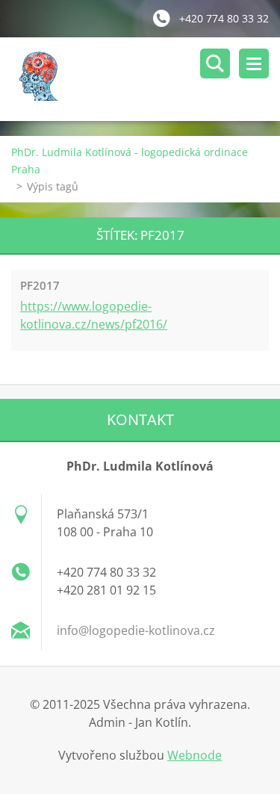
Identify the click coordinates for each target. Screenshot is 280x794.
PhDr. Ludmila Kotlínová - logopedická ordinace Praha (129, 160)
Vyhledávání (215, 63)
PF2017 (40, 285)
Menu (254, 63)
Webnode (194, 755)
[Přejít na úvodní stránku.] (145, 79)
